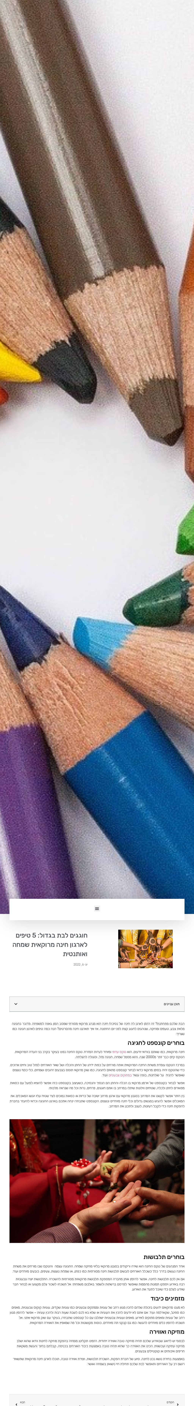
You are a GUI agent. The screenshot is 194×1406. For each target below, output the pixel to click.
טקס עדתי (119, 1052)
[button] (97, 908)
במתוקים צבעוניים (120, 1075)
